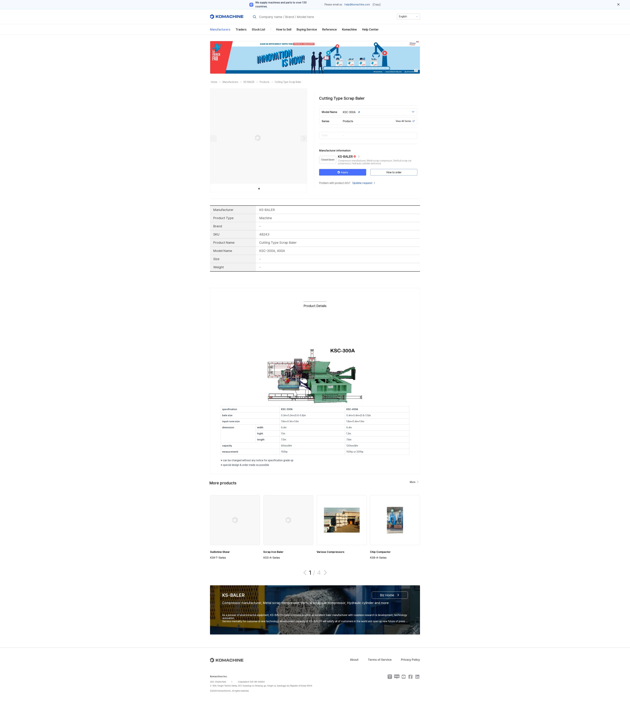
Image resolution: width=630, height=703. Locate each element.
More (412, 482)
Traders (241, 29)
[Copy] (377, 4)
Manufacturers (220, 29)
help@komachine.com (357, 4)
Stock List (258, 29)
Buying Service (307, 29)
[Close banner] (618, 4)
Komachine (349, 29)
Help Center (370, 29)
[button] (621, 675)
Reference (329, 29)
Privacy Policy (410, 659)
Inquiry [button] (344, 172)
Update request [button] (362, 183)
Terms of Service (380, 659)
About (354, 659)
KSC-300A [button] (349, 112)
